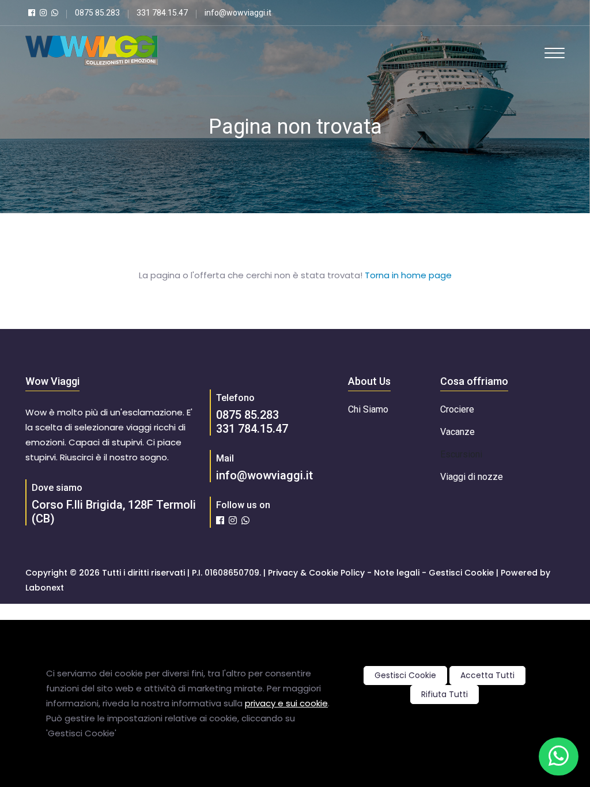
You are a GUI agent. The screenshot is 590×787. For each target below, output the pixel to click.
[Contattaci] (558, 756)
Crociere (457, 409)
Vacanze (457, 431)
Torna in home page (408, 275)
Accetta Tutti (487, 675)
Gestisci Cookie (405, 675)
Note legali (396, 572)
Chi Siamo (368, 409)
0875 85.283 (247, 415)
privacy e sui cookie (286, 703)
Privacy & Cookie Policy (316, 572)
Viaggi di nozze (471, 476)
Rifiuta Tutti (444, 694)
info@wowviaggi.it (264, 475)
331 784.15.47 (252, 429)
